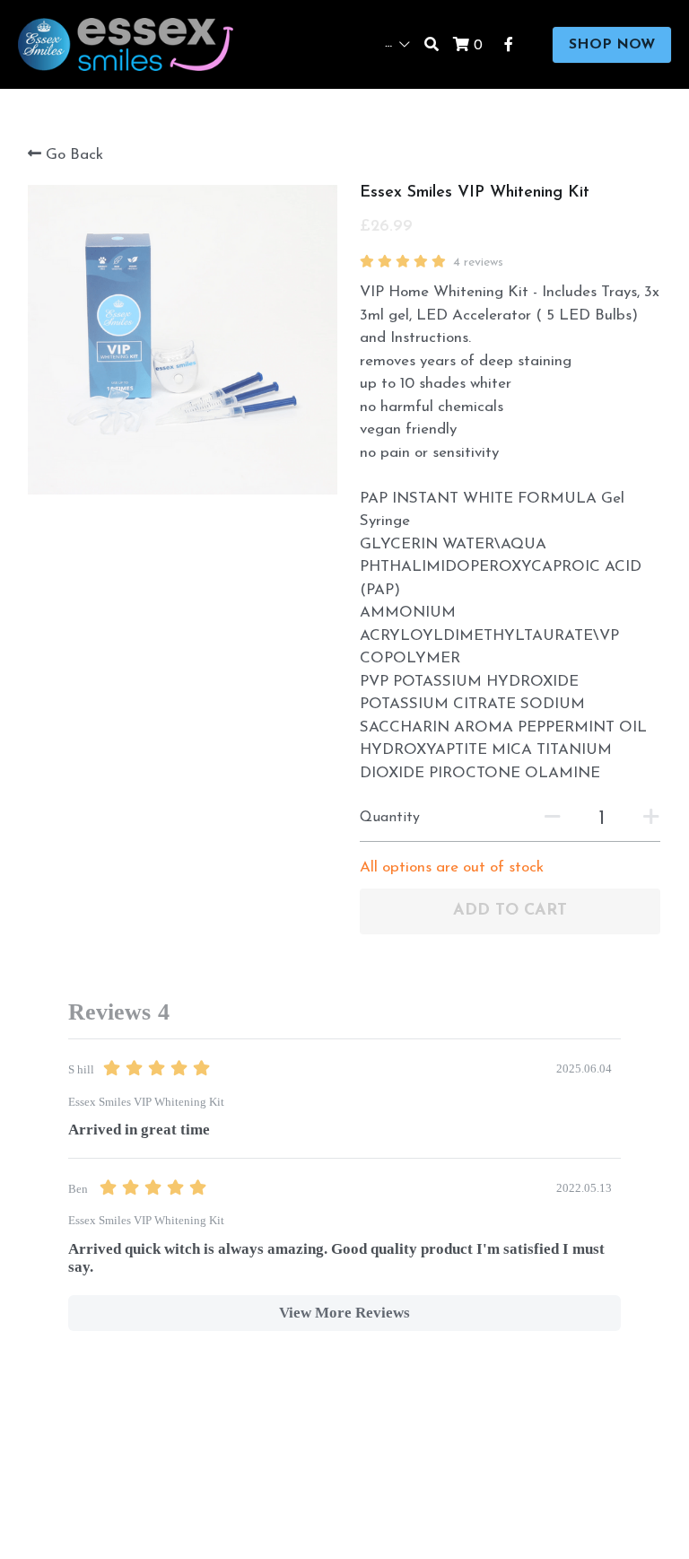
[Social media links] (508, 45)
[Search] (431, 45)
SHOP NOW (612, 45)
